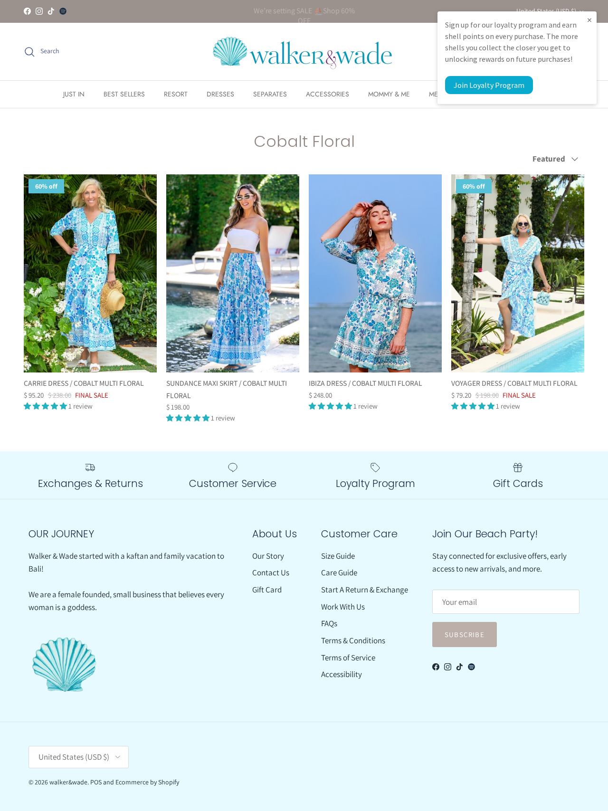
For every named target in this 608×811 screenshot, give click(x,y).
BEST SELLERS (124, 94)
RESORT (176, 94)
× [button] (589, 20)
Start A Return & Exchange (364, 589)
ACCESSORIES (327, 94)
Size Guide (338, 556)
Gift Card (267, 589)
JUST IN (74, 94)
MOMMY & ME (389, 94)
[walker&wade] (304, 51)
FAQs (329, 623)
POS (96, 782)
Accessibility (341, 674)
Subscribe (464, 634)
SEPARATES (270, 94)
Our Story (268, 556)
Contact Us (270, 572)
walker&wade (68, 782)
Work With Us (343, 606)
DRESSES (220, 94)
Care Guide (339, 572)
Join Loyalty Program (489, 85)
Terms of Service (348, 657)
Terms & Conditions (353, 640)
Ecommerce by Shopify (147, 782)
